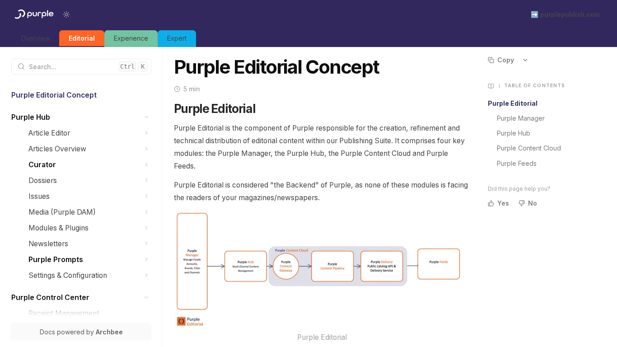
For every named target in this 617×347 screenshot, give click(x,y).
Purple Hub (513, 133)
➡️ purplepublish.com (565, 14)
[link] (35, 38)
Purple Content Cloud (529, 148)
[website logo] (33, 14)
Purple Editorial (513, 103)
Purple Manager (521, 118)
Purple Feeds (517, 163)
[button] (146, 117)
